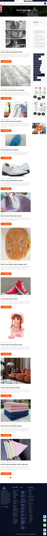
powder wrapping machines (31, 519)
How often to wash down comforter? (12, 90)
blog (15, 50)
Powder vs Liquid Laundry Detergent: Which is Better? (39, 36)
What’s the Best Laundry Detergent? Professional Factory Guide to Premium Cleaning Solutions (40, 32)
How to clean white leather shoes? (12, 181)
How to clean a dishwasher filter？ (12, 52)
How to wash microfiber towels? (11, 426)
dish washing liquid (37, 61)
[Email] (1, 9)
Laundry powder (37, 65)
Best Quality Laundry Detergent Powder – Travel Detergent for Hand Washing (40, 40)
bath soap (30, 494)
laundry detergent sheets (30, 492)
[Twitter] (3, 507)
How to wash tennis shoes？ (10, 150)
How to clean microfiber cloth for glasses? (14, 464)
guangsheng (4, 50)
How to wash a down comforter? (11, 121)
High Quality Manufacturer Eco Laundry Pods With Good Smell (39, 43)
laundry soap (36, 69)
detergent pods (37, 56)
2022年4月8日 (10, 88)
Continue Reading (6, 61)
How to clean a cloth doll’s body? (11, 345)
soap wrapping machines (31, 515)
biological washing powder (38, 54)
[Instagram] (5, 507)
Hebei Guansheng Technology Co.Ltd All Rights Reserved (26, 534)
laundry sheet (36, 67)
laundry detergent (37, 63)
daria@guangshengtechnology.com (26, 3)
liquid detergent (37, 72)
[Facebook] (1, 507)
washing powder (37, 79)
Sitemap (30, 521)
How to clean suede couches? (10, 388)
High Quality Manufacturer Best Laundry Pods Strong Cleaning (40, 46)
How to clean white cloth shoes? (11, 216)
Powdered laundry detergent (37, 75)
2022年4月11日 (10, 50)
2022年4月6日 (10, 342)
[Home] (4, 488)
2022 (23, 12)
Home (20, 12)
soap (35, 77)
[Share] (1, 11)
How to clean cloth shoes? (9, 299)
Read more (35, 97)
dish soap (36, 58)
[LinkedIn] (7, 507)
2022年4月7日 (10, 147)
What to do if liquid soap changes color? (14, 264)
